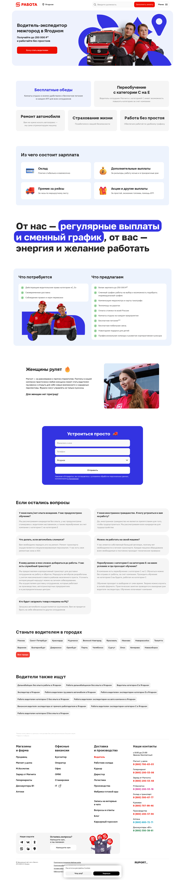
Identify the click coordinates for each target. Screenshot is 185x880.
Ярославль (111, 640)
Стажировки (62, 780)
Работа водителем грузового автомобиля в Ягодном (70, 692)
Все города (22, 654)
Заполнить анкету (144, 4)
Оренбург (71, 647)
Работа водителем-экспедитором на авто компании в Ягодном (104, 699)
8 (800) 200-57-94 (143, 814)
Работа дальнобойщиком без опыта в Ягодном (89, 685)
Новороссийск (142, 640)
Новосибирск (151, 647)
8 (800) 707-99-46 (143, 805)
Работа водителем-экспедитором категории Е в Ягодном (129, 692)
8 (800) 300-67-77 (143, 797)
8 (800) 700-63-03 (143, 764)
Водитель (99, 757)
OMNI (58, 774)
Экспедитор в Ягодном (28, 692)
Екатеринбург (38, 647)
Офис (58, 768)
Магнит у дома (24, 762)
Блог (96, 816)
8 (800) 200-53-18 (143, 789)
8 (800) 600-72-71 (143, 822)
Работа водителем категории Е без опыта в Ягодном (43, 713)
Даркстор (99, 774)
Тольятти (158, 640)
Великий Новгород (92, 640)
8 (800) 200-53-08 (143, 772)
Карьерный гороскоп (106, 821)
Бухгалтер (61, 757)
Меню (161, 4)
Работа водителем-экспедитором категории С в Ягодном (119, 706)
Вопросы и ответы (104, 810)
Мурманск (73, 640)
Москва (21, 640)
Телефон (61, 451)
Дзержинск (56, 647)
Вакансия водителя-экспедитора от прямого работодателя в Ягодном (51, 706)
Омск (122, 647)
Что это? (79, 873)
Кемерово (135, 647)
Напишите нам (63, 847)
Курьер (98, 768)
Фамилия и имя (64, 443)
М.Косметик (22, 768)
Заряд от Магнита (26, 774)
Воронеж (21, 647)
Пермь (84, 647)
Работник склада (103, 762)
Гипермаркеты (24, 780)
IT (56, 786)
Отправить (92, 470)
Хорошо (106, 873)
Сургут (111, 647)
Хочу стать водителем (37, 50)
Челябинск (98, 647)
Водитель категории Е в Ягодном (133, 685)
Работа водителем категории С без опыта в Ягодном (43, 699)
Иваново (126, 640)
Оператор (60, 762)
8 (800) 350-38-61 (143, 830)
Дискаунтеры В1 (25, 786)
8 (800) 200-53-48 (143, 781)
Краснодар (57, 640)
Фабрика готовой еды (106, 791)
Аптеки (20, 791)
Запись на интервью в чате (105, 803)
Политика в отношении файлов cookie (67, 862)
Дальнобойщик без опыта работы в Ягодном (39, 685)
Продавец (21, 757)
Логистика (100, 780)
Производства (102, 786)
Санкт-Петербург (38, 640)
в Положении (73, 479)
